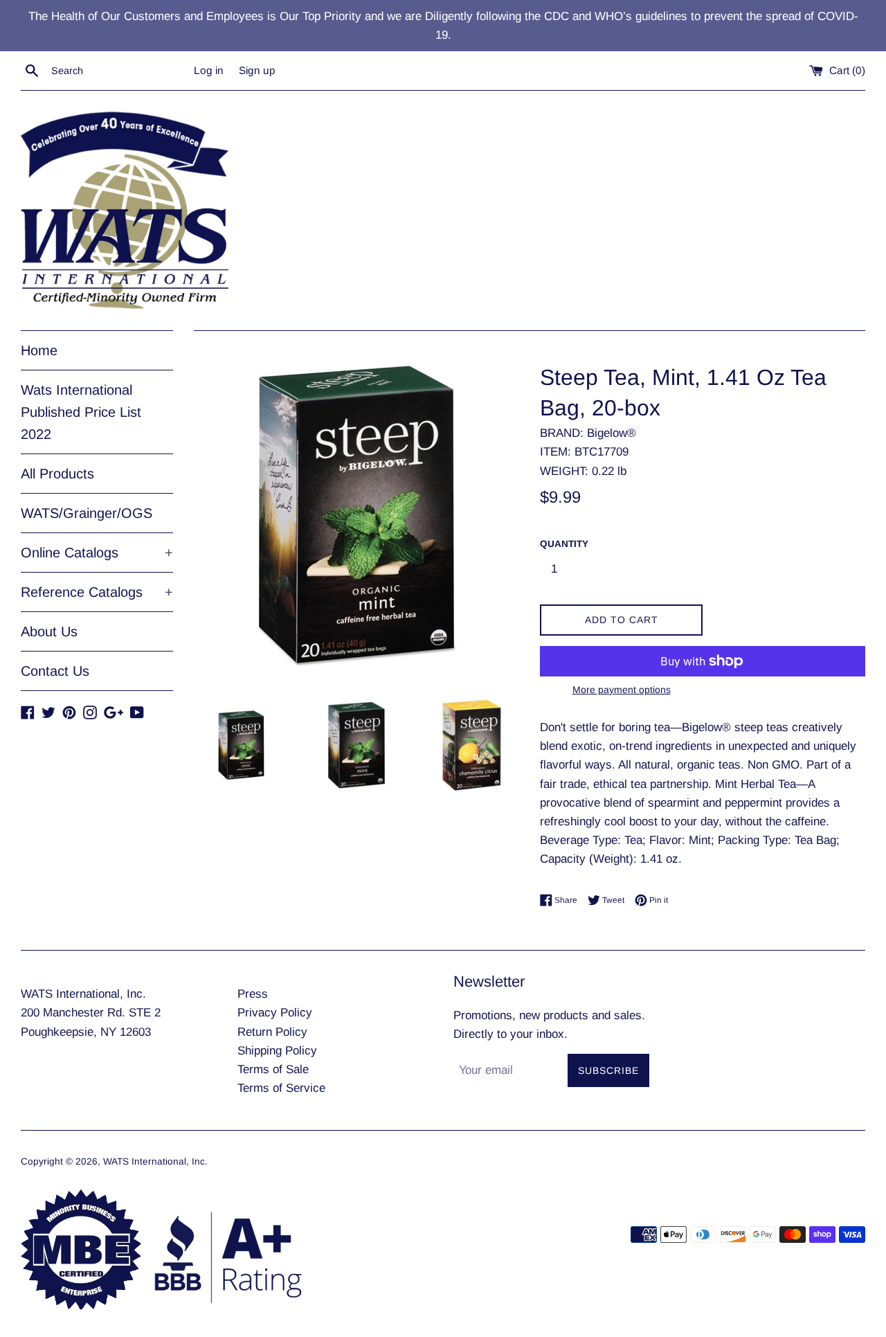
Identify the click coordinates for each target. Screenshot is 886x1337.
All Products (57, 473)
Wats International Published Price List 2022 (81, 412)
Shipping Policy (277, 1050)
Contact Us (55, 671)
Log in (209, 70)
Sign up (257, 70)
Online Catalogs (97, 552)
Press (252, 993)
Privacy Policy (274, 1012)
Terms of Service (281, 1088)
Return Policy (272, 1032)
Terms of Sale (273, 1069)
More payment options (621, 689)
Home (39, 350)
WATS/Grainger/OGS (86, 513)
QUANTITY (564, 544)
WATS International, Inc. (155, 1161)
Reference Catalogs (97, 592)
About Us (49, 631)
